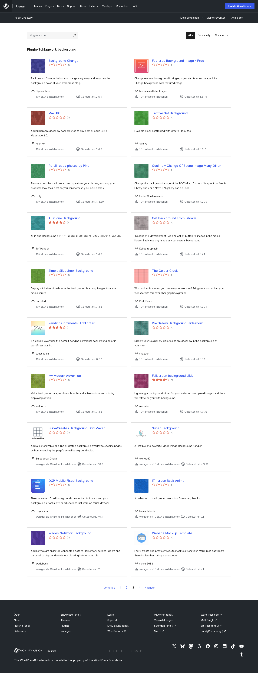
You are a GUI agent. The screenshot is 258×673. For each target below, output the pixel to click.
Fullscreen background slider (173, 375)
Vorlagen (66, 631)
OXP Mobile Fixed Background (70, 480)
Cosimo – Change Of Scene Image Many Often (186, 166)
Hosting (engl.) (22, 625)
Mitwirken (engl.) (164, 614)
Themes (65, 620)
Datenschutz (21, 631)
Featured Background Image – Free (178, 61)
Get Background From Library (174, 218)
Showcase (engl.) (71, 614)
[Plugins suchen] (74, 35)
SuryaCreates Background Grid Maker (76, 428)
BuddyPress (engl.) (213, 631)
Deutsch (52, 650)
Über (17, 614)
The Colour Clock (165, 271)
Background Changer (64, 61)
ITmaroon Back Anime (168, 480)
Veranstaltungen (163, 620)
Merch (159, 631)
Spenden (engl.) (165, 625)
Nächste (150, 587)
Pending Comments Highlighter (71, 323)
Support (112, 620)
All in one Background (64, 218)
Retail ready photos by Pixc (68, 166)
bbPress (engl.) (211, 625)
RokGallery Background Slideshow (177, 323)
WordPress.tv (116, 631)
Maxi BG (54, 113)
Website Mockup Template (172, 533)
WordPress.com (211, 614)
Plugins (65, 625)
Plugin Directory (23, 17)
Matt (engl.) (209, 620)
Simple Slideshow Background (70, 271)
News (17, 620)
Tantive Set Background (170, 113)
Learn (110, 614)
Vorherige (109, 587)
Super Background (165, 428)
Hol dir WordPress (239, 6)
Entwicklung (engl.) (118, 625)
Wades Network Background (69, 533)
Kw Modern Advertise (64, 375)
